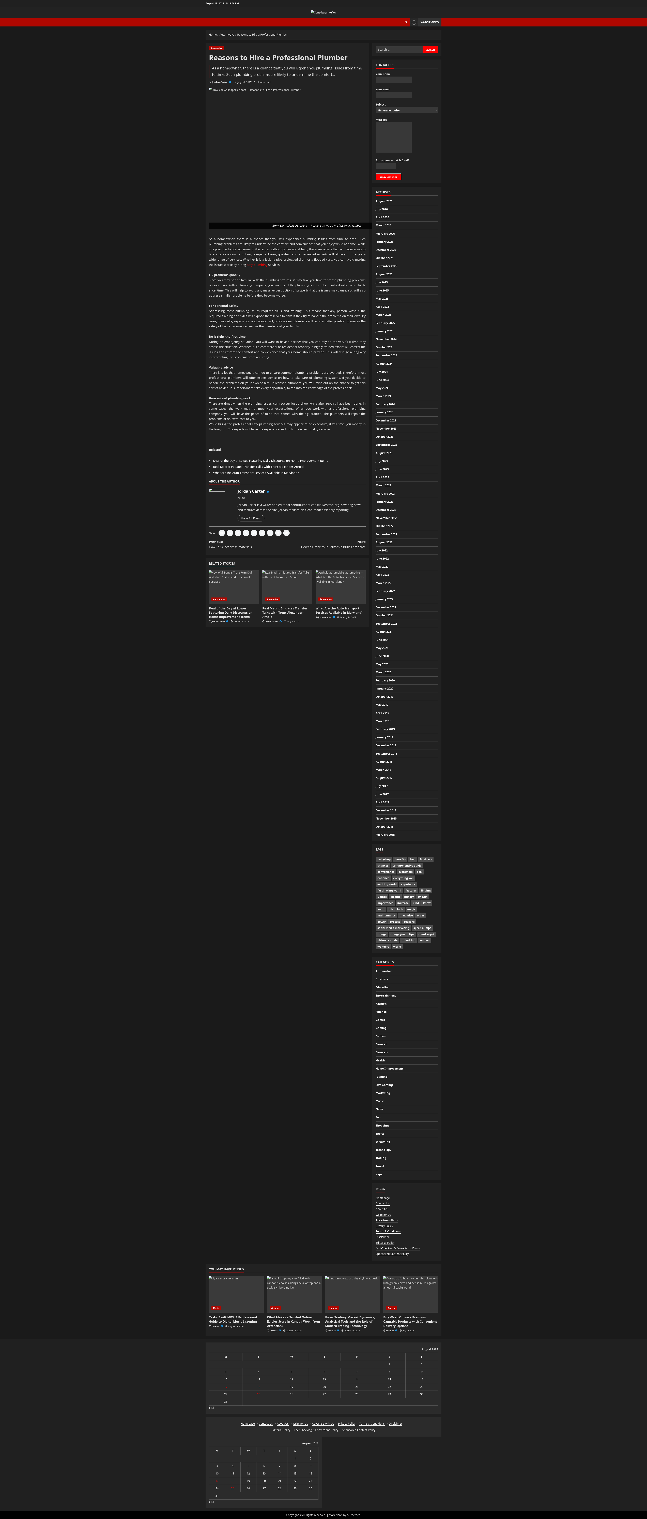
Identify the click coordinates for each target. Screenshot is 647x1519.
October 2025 (384, 258)
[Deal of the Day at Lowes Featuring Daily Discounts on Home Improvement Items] (234, 587)
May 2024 (382, 388)
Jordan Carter (220, 82)
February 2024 (385, 404)
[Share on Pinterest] (254, 533)
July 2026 (382, 209)
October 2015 (384, 826)
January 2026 (384, 241)
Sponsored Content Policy (392, 1253)
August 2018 (384, 761)
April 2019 (382, 713)
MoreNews (336, 1515)
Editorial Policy (385, 1242)
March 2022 (383, 583)
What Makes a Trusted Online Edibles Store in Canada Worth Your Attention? (293, 1321)
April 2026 (382, 217)
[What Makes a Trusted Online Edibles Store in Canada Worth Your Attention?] (294, 1294)
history (409, 897)
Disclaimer (382, 1237)
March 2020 (383, 672)
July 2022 (382, 550)
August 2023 (384, 453)
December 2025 (386, 250)
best (413, 859)
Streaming (383, 1141)
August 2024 (384, 363)
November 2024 (386, 339)
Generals (382, 1052)
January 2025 (384, 331)
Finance (381, 1011)
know (427, 903)
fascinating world (389, 890)
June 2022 (382, 558)
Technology (383, 1149)
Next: (333, 544)
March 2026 (383, 225)
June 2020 (382, 656)
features (411, 890)
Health (395, 897)
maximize (406, 915)
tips (411, 934)
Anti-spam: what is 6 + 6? (392, 160)
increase (403, 903)
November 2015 (386, 818)
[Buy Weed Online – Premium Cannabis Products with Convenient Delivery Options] (410, 1294)
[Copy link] (286, 533)
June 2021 (382, 639)
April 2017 (382, 802)
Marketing (383, 1093)
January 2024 (384, 412)
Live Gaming (384, 1085)
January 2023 (384, 501)
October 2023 (384, 437)
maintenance (386, 915)
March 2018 (383, 769)
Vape (379, 1174)
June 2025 (382, 290)
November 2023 (386, 428)
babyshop (384, 859)
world (397, 946)
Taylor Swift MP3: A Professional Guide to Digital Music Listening (233, 1319)
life (391, 909)
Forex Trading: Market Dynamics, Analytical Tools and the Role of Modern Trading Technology (350, 1321)
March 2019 (383, 721)
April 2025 (382, 307)
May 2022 (382, 566)
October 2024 (384, 347)
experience (408, 884)
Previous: (230, 544)
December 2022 (386, 510)
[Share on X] (230, 533)
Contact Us (383, 1203)
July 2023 (382, 461)
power (381, 922)
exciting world (387, 884)
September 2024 (386, 355)
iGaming (382, 1076)
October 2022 (384, 526)
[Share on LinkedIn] (238, 533)
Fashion (381, 1003)
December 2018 (386, 745)
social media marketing (393, 928)
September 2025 (386, 266)
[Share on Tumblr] (270, 533)
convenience (385, 872)
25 (258, 1394)
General (381, 1044)
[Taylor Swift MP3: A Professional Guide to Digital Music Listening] (236, 1294)
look (400, 909)
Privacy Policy (384, 1226)
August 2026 (384, 201)
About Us (382, 1209)
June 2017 (382, 794)
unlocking (408, 940)
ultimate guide (387, 940)
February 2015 (385, 835)
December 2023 (386, 420)
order (420, 915)
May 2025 (382, 298)
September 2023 (386, 445)
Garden (381, 1036)
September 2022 (386, 534)
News (379, 1109)
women (425, 940)
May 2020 (382, 664)
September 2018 (386, 753)
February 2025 (385, 323)
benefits (400, 859)
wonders (383, 946)
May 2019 (382, 705)
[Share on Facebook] (222, 533)
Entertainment (386, 995)
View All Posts (251, 518)
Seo (378, 1117)
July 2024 (382, 371)
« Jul (211, 1408)
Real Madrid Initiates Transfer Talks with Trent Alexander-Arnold (258, 467)
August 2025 (384, 274)
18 (258, 1387)
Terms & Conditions (388, 1231)
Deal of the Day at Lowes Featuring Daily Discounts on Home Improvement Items (270, 461)
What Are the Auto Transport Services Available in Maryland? (256, 473)
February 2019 (385, 729)
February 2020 (385, 680)
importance (385, 903)
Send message (388, 177)
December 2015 (386, 810)
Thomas (215, 1326)
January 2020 (384, 688)
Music (380, 1101)
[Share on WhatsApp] (246, 533)
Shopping (382, 1125)
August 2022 (384, 542)
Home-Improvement (389, 1068)
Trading (381, 1158)
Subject (381, 104)
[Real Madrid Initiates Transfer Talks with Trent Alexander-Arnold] (287, 587)
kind (416, 903)
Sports (380, 1133)
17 (225, 1387)
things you (397, 934)
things (381, 934)
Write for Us (383, 1214)
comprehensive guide (407, 865)
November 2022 (386, 518)
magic (411, 909)
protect (395, 922)
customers (405, 872)
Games (382, 897)
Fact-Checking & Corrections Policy (398, 1248)
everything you (403, 878)
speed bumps (422, 928)
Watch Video (430, 22)
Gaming (381, 1028)
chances (382, 865)
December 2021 (386, 607)
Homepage (383, 1198)
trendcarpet (426, 934)
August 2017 (384, 778)
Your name (383, 74)
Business (426, 859)
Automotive (216, 48)
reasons (409, 922)
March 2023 (383, 485)
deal (420, 872)
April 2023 (382, 477)
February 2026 (385, 233)
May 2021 (382, 648)
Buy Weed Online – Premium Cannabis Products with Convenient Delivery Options (410, 1321)
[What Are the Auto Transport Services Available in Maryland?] (341, 587)
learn (380, 909)
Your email (383, 89)
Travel (380, 1166)
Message (381, 119)
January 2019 (384, 737)
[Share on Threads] (278, 533)
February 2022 (385, 591)
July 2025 (382, 282)
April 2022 (382, 575)
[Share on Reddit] (262, 533)
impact (422, 897)
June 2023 (382, 469)
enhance (383, 878)
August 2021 (384, 631)
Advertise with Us (387, 1220)
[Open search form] (406, 22)
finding (426, 890)
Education (383, 987)
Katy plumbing (257, 265)
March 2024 (383, 396)
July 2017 (382, 786)
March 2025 (383, 315)
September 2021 (386, 623)
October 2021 (384, 615)
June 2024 (382, 380)
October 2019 (384, 696)
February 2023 (385, 493)
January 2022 (384, 599)
